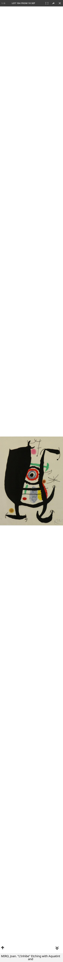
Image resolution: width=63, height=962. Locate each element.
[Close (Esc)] (60, 3)
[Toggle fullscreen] (47, 3)
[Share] (53, 3)
